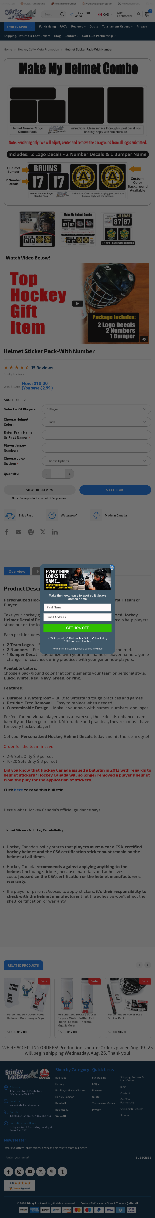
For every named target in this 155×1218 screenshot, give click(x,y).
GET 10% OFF (77, 628)
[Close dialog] (112, 567)
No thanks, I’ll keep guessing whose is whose (77, 648)
